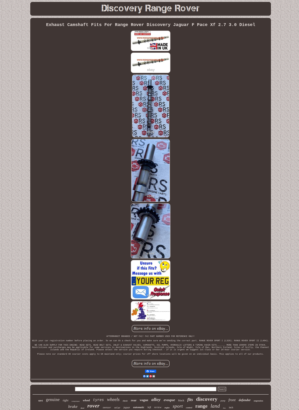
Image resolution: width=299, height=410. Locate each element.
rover (93, 406)
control (189, 407)
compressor (75, 401)
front (232, 400)
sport (178, 406)
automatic (138, 407)
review (157, 407)
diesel (82, 408)
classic (125, 401)
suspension (258, 401)
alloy (156, 399)
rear (134, 400)
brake (73, 406)
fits (190, 399)
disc (224, 408)
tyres (98, 400)
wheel (86, 400)
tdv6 (40, 400)
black (181, 400)
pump (223, 401)
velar (117, 407)
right (65, 400)
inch (231, 407)
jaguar (126, 407)
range (201, 406)
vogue (144, 400)
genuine (53, 399)
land (215, 406)
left (149, 407)
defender (245, 400)
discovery (206, 399)
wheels (113, 399)
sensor (107, 407)
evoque (169, 400)
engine (167, 408)
